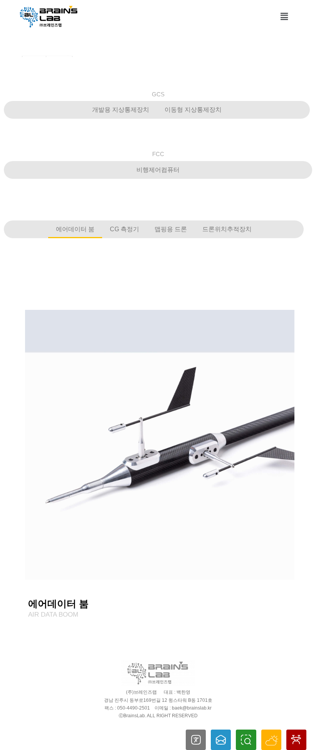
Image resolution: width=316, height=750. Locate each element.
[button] (284, 16)
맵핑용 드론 (171, 229)
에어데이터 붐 (75, 229)
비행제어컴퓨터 (158, 169)
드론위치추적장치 (227, 229)
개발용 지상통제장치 (120, 109)
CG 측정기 (124, 229)
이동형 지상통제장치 (193, 109)
